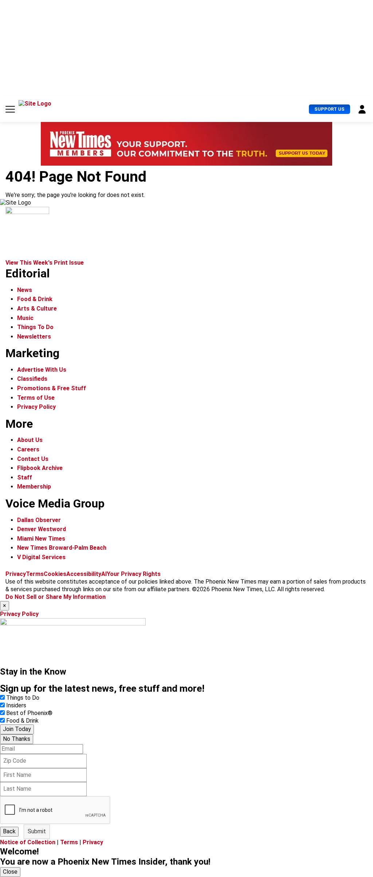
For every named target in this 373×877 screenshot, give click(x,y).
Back (9, 831)
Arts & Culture (37, 308)
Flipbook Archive (40, 468)
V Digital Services (41, 557)
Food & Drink (34, 299)
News (24, 290)
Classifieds (32, 378)
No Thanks (16, 738)
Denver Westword (41, 529)
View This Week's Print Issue (44, 262)
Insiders (16, 705)
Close (10, 871)
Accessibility (83, 573)
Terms (35, 573)
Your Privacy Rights (134, 573)
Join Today (17, 729)
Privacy (15, 573)
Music (25, 318)
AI (104, 573)
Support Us (329, 109)
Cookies (55, 573)
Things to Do (22, 697)
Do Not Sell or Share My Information (55, 596)
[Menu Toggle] (10, 109)
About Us (30, 439)
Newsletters (34, 336)
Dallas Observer (39, 520)
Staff (24, 477)
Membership (34, 486)
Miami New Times (41, 538)
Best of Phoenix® (29, 713)
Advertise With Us (41, 369)
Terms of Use (36, 397)
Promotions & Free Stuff (51, 388)
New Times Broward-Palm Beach (61, 547)
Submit (37, 831)
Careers (28, 449)
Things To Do (35, 327)
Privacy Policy (36, 406)
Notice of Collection (27, 842)
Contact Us (32, 458)
